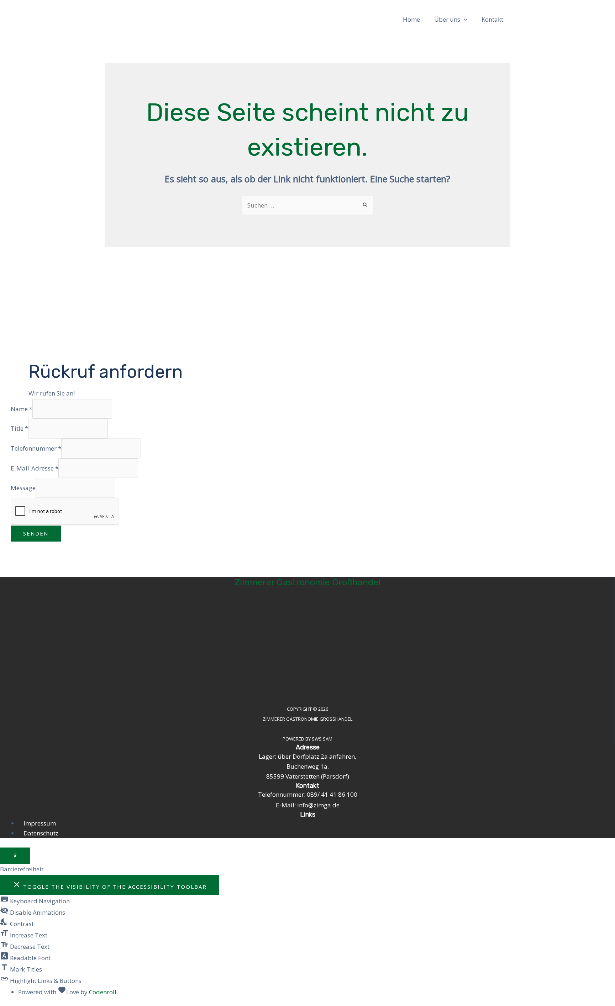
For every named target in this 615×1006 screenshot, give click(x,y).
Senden (35, 533)
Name (21, 409)
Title (19, 428)
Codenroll (102, 992)
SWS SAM (322, 739)
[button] (463, 19)
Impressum (39, 823)
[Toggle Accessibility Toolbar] (15, 856)
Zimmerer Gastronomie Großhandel (307, 582)
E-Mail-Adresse (34, 468)
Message (23, 488)
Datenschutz (40, 833)
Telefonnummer (36, 448)
